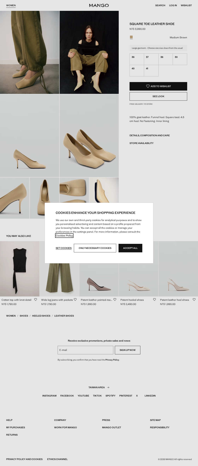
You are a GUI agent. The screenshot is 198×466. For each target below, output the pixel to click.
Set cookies (64, 248)
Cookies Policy (64, 235)
